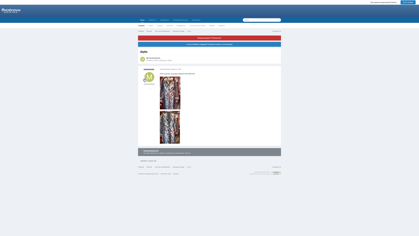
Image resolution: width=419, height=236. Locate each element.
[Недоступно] (170, 93)
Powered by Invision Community (259, 174)
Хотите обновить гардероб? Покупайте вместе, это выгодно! (209, 44)
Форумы (141, 25)
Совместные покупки (180, 20)
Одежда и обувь (165, 60)
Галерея (160, 25)
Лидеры (212, 25)
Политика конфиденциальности (148, 174)
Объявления (164, 20)
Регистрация (408, 2)
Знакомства (196, 20)
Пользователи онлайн (197, 25)
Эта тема (270, 20)
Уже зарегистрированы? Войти (383, 2)
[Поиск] (278, 20)
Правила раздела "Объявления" (209, 38)
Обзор (142, 20)
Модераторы (181, 25)
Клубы (151, 25)
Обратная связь (166, 174)
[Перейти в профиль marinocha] (142, 59)
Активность (152, 20)
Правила (222, 25)
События (170, 25)
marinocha (156, 58)
